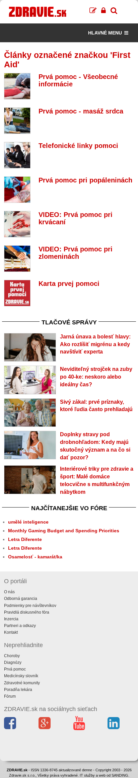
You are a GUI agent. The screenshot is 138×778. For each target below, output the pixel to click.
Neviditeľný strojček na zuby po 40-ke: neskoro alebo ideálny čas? (96, 376)
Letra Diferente (25, 539)
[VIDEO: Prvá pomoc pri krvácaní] (17, 224)
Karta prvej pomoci (69, 283)
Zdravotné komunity (22, 683)
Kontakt (11, 632)
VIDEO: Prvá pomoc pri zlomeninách (76, 252)
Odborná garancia (20, 598)
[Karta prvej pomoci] (17, 293)
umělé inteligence (28, 522)
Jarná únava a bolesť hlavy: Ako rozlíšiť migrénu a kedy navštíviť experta (95, 344)
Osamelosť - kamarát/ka (35, 556)
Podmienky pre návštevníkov (30, 605)
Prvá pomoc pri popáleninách (85, 180)
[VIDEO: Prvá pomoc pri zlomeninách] (17, 258)
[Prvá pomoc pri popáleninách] (17, 189)
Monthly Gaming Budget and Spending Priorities (63, 530)
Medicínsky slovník (21, 676)
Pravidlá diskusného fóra (26, 612)
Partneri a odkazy (20, 625)
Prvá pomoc (15, 669)
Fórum (10, 696)
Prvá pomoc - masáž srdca (81, 111)
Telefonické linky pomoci (78, 145)
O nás (9, 592)
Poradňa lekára (18, 689)
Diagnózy (12, 662)
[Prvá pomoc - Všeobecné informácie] (17, 86)
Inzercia (11, 619)
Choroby (12, 655)
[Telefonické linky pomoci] (17, 155)
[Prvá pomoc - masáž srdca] (17, 120)
